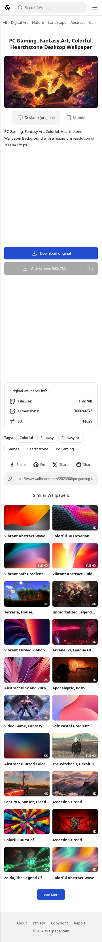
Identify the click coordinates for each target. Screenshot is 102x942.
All (5, 22)
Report (80, 923)
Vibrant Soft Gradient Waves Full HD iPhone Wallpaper (23, 574)
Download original (55, 253)
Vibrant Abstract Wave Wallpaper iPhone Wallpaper (24, 536)
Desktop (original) (40, 117)
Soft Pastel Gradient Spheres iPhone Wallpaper (70, 726)
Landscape (57, 22)
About (21, 923)
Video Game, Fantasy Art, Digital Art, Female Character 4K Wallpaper (25, 726)
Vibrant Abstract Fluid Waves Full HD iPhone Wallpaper (72, 574)
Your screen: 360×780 (48, 268)
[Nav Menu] (94, 7)
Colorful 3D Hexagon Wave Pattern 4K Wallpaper (70, 536)
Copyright (59, 923)
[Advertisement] (51, 198)
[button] (18, 464)
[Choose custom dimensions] (91, 268)
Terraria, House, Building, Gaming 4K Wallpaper (22, 612)
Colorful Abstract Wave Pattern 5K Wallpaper (73, 878)
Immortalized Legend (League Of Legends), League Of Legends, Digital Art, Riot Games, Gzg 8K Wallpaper (73, 612)
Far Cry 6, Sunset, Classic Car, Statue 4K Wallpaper (26, 802)
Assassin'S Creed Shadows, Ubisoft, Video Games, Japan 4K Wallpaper (74, 840)
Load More (51, 894)
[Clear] (81, 7)
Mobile (79, 117)
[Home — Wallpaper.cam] (7, 7)
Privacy (39, 923)
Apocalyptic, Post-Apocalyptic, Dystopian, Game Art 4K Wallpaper (73, 688)
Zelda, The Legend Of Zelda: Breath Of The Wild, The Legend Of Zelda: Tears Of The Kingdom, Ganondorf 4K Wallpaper (25, 878)
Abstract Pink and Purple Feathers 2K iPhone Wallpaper (26, 688)
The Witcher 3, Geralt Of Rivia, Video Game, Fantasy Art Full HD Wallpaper (74, 764)
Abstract (78, 22)
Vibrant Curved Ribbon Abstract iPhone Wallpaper (24, 650)
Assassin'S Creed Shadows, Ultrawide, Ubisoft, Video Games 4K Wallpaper (74, 802)
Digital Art (19, 22)
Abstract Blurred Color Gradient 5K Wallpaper (24, 764)
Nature (38, 22)
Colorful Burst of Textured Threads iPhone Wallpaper (26, 840)
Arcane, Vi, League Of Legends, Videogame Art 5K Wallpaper (74, 650)
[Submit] (20, 7)
